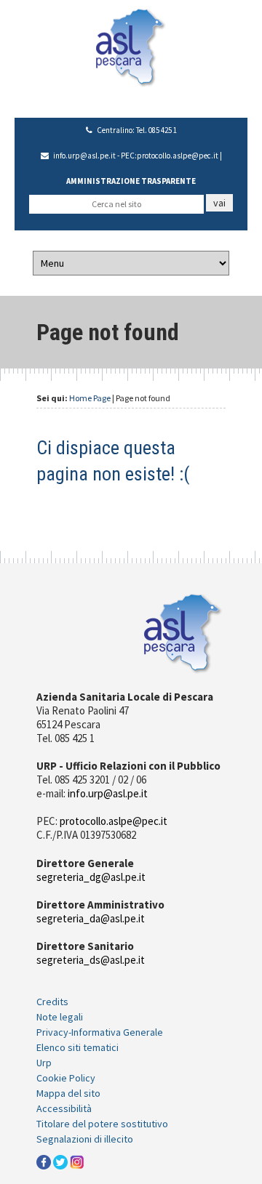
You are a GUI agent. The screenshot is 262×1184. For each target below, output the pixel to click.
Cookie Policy (65, 1077)
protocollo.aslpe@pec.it (177, 155)
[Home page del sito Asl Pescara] (130, 46)
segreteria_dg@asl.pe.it (91, 877)
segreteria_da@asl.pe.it (90, 918)
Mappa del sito (68, 1093)
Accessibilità (64, 1108)
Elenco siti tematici (77, 1047)
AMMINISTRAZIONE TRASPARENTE (131, 181)
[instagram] (77, 1161)
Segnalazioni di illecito (84, 1138)
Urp (44, 1062)
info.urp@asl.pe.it (84, 155)
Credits (52, 1001)
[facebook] (43, 1161)
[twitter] (60, 1161)
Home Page (90, 397)
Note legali (59, 1016)
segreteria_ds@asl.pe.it (90, 960)
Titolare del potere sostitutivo (102, 1123)
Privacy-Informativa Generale (99, 1032)
